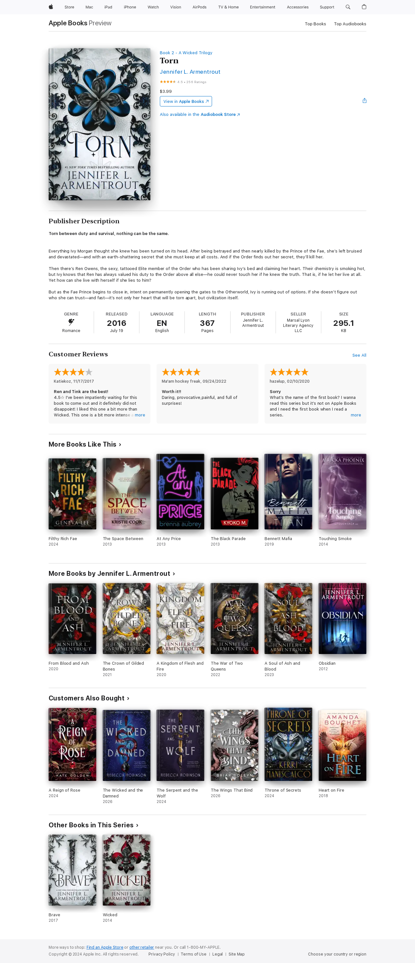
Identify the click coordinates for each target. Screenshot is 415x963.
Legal (217, 954)
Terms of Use (194, 954)
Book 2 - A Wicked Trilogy (186, 52)
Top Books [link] (315, 23)
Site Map (237, 954)
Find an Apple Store (105, 947)
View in (183, 101)
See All (359, 355)
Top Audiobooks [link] (350, 23)
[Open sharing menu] (365, 101)
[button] (348, 7)
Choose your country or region (337, 954)
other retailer (141, 947)
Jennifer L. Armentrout (190, 71)
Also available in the (198, 114)
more (140, 415)
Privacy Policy (161, 954)
